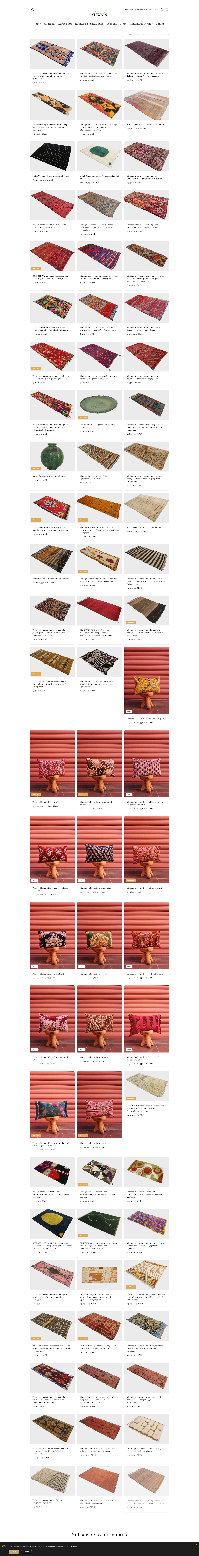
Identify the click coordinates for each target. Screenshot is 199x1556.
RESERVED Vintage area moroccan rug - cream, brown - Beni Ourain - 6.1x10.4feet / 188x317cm (146, 1109)
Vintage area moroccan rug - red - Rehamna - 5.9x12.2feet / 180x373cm (144, 226)
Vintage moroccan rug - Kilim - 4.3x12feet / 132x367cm (95, 477)
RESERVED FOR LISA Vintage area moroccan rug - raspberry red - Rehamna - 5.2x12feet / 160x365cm (96, 633)
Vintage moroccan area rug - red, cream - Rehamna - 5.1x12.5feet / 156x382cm (51, 377)
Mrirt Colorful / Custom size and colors (146, 124)
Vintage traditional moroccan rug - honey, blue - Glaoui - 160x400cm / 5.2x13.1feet (49, 684)
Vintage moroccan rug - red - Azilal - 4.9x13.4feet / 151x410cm (50, 226)
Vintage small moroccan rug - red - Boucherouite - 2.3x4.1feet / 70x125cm (50, 528)
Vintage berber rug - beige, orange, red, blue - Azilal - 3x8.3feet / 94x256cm (99, 580)
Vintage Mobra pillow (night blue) (96, 888)
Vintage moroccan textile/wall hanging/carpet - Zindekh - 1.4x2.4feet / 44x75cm (98, 1194)
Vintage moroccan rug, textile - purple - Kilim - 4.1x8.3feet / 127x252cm (99, 377)
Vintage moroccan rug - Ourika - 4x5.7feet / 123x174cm (48, 1501)
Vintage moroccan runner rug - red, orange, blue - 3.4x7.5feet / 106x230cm (98, 328)
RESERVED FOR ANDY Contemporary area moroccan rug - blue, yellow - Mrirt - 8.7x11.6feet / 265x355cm (52, 1246)
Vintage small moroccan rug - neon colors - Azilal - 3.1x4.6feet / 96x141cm (50, 328)
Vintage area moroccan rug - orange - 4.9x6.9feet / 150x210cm (98, 1501)
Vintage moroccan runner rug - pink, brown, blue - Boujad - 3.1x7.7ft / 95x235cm (50, 1297)
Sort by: (131, 35)
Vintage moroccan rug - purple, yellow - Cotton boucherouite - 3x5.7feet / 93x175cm (146, 1246)
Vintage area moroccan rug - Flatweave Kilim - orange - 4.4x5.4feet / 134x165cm (146, 1501)
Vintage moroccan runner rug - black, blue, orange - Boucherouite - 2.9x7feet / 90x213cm (146, 427)
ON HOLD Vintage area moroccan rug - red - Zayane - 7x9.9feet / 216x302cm (51, 277)
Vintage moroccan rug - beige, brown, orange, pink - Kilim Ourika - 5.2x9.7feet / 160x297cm (146, 581)
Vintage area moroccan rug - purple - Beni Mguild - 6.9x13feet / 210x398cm (145, 177)
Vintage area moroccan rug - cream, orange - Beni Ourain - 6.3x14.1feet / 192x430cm (144, 479)
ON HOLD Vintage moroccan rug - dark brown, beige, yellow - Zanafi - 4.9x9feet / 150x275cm (51, 1348)
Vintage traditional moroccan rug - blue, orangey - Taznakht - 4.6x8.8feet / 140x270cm (51, 1451)
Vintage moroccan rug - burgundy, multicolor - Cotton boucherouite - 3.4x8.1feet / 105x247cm (49, 1400)
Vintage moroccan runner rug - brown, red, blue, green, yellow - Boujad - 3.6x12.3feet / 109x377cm (145, 279)
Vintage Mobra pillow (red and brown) (145, 974)
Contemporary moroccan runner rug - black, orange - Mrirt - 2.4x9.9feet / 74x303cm (50, 127)
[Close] (197, 1544)
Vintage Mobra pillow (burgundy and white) (50, 1058)
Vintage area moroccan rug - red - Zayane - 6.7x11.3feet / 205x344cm (143, 377)
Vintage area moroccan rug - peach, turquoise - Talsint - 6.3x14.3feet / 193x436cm (97, 227)
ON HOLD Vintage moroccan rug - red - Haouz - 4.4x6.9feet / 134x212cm (99, 1347)
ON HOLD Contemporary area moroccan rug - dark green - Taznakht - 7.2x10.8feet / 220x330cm (99, 1246)
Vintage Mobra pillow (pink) (45, 802)
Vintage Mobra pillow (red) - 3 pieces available (50, 889)
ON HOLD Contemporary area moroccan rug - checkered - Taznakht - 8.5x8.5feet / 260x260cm (146, 1297)
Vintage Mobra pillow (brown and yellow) (96, 803)
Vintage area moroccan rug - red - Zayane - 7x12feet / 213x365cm (143, 328)
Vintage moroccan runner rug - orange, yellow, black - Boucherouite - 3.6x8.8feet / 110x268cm (99, 127)
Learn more (73, 1547)
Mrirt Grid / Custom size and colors (144, 527)
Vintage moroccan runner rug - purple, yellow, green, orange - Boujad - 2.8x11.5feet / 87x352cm (51, 427)
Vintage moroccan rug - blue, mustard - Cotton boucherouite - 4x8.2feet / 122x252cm (146, 1348)
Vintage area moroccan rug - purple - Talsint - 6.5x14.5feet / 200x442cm (145, 74)
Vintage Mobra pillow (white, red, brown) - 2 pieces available (146, 803)
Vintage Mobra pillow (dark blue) (48, 974)
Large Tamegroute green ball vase (49, 476)
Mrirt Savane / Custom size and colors (50, 579)
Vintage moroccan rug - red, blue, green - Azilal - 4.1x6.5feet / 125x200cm (99, 74)
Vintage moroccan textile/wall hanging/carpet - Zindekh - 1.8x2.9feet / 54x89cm (51, 1194)
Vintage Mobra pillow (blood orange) (144, 888)
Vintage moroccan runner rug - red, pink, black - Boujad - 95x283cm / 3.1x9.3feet (144, 1400)
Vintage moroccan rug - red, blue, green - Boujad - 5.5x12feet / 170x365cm (99, 277)
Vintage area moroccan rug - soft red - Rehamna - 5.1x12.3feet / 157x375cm (98, 1449)
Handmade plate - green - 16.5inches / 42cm (98, 426)
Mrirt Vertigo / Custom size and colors (50, 176)
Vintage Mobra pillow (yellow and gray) (146, 718)
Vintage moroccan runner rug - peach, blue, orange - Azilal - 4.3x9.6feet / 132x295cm (50, 76)
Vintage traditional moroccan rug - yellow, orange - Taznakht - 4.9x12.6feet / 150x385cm (99, 530)
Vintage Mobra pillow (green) (94, 974)
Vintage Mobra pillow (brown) (94, 1057)
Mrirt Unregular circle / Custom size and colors (99, 177)
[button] (32, 9)
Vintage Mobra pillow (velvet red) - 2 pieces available (144, 1058)
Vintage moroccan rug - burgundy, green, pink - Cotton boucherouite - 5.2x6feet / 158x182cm (49, 633)
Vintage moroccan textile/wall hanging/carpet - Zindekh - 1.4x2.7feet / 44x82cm (145, 1194)
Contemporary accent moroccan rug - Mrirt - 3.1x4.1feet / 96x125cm (145, 1449)
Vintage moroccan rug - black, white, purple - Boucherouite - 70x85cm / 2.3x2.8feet (97, 684)
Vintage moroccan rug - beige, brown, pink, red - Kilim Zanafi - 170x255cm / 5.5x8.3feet (145, 633)
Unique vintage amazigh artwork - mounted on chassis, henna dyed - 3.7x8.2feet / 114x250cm (96, 1297)
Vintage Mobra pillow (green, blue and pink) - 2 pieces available (50, 1144)
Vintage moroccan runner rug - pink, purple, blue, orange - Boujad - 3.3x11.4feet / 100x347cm (97, 1400)
